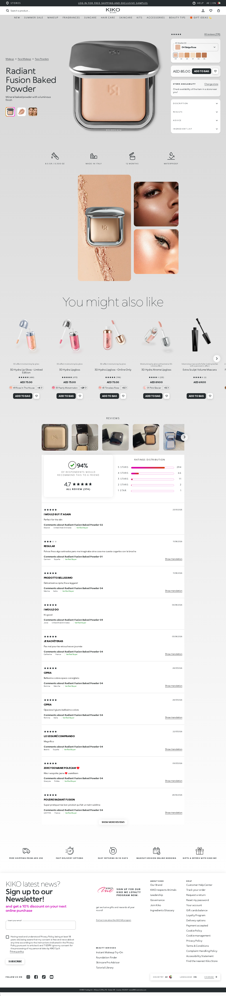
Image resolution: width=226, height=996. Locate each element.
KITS (139, 17)
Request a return (196, 894)
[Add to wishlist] (215, 71)
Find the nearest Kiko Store (201, 960)
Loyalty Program (195, 915)
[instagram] (28, 977)
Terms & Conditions (197, 945)
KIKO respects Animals (163, 889)
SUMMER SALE (33, 17)
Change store (211, 84)
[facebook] (36, 977)
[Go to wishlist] (211, 10)
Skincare (125, 17)
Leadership (156, 894)
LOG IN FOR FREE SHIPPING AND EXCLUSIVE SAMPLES (113, 3)
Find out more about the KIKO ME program (113, 920)
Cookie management (198, 935)
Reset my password (197, 900)
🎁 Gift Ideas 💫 (201, 17)
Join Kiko (155, 905)
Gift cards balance (196, 910)
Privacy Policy (194, 940)
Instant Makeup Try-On (109, 952)
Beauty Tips (177, 17)
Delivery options (196, 920)
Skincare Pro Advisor (108, 962)
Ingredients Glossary (162, 910)
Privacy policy (17, 951)
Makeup (53, 17)
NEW (17, 17)
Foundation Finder (106, 957)
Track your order (196, 889)
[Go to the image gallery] (114, 87)
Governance (157, 900)
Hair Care (108, 17)
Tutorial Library (105, 967)
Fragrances (71, 17)
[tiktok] (44, 977)
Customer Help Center (199, 884)
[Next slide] (216, 358)
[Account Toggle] (203, 10)
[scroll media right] (184, 437)
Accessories (156, 17)
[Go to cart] (218, 10)
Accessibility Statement (200, 955)
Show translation (173, 559)
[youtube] (51, 977)
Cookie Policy (194, 930)
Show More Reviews (113, 822)
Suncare (90, 17)
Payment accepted (197, 925)
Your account (194, 905)
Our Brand (156, 884)
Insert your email (15, 920)
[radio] (10, 111)
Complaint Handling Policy (201, 950)
